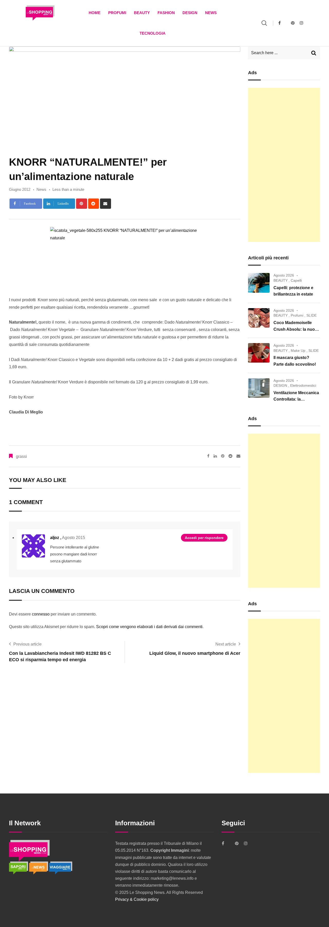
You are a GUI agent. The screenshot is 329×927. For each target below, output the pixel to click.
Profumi (117, 13)
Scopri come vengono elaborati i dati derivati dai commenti (149, 627)
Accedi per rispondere (204, 538)
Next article (225, 644)
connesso (41, 614)
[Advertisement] (284, 165)
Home (94, 13)
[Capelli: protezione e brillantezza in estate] (259, 282)
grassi (21, 456)
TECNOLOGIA (153, 33)
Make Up (298, 350)
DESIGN (189, 13)
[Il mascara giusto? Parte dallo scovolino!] (259, 353)
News (211, 13)
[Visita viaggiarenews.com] (60, 867)
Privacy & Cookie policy (137, 899)
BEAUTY (142, 13)
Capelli (296, 280)
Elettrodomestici (303, 385)
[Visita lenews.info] (39, 867)
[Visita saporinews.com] (19, 867)
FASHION (166, 13)
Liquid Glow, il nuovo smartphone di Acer (194, 653)
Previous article (27, 644)
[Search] (264, 23)
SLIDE (311, 315)
